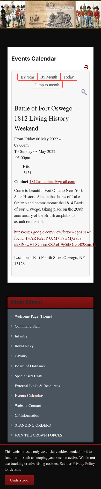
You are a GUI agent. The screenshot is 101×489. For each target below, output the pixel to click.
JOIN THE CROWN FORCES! (39, 435)
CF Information (27, 415)
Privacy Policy (84, 463)
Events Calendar (29, 395)
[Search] (84, 91)
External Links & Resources (37, 385)
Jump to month (47, 84)
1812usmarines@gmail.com (52, 181)
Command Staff (27, 326)
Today (68, 77)
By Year (27, 77)
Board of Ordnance (30, 365)
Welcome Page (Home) (33, 316)
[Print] (86, 67)
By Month (48, 77)
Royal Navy (24, 345)
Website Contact (28, 405)
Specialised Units (28, 375)
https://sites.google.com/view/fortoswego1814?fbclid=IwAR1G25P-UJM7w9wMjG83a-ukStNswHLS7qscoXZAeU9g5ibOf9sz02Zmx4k (55, 238)
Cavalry (21, 355)
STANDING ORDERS (33, 425)
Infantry (21, 335)
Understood (19, 480)
